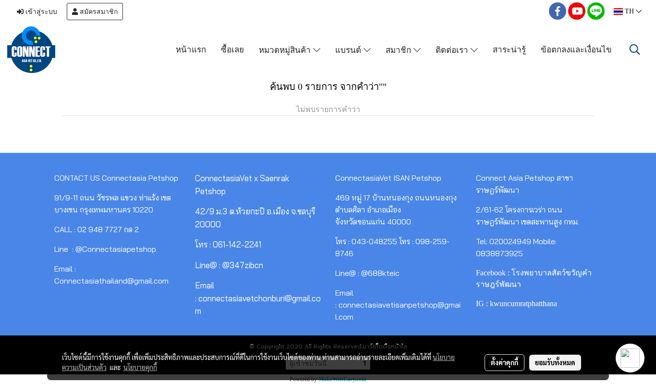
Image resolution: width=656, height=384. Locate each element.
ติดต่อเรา (453, 49)
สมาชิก (399, 49)
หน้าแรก (191, 49)
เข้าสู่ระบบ (40, 11)
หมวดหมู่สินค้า (286, 49)
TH (629, 11)
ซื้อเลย (232, 49)
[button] (634, 49)
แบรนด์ (349, 49)
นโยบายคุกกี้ (140, 367)
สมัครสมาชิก (98, 11)
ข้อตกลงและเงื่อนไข (576, 49)
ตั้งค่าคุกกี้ (504, 362)
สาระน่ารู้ (509, 49)
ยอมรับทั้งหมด (555, 362)
